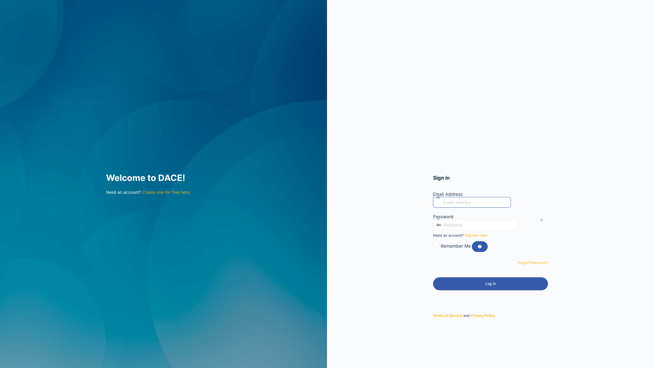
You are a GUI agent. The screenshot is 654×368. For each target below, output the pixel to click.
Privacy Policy (483, 315)
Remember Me (456, 246)
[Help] (480, 246)
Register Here (476, 235)
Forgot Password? (533, 262)
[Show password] (522, 225)
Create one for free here (165, 192)
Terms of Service (447, 315)
